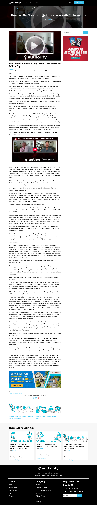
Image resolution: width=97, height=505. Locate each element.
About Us (39, 485)
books (14, 393)
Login (70, 2)
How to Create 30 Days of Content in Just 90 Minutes (47, 445)
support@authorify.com (76, 491)
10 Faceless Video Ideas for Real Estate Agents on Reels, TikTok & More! (74, 446)
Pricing (31, 2)
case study (19, 393)
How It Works (13, 487)
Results (43, 2)
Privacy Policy (40, 496)
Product (25, 2)
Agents (10, 393)
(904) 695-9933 (73, 488)
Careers (38, 493)
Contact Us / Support (42, 487)
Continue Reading (14, 460)
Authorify (49, 19)
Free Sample (79, 2)
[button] (64, 485)
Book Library (37, 2)
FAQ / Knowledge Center (43, 490)
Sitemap (38, 502)
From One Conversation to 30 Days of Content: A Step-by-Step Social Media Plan (20, 446)
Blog (17, 8)
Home (12, 8)
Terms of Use (40, 499)
